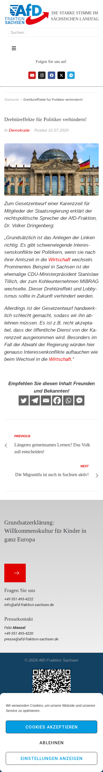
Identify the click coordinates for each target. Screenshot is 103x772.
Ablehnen (51, 742)
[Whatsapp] (68, 400)
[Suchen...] (53, 32)
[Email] (46, 400)
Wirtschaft (59, 259)
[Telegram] (71, 75)
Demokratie (19, 130)
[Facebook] (51, 75)
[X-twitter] (61, 75)
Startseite (11, 100)
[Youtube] (32, 75)
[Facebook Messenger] (79, 400)
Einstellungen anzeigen (52, 758)
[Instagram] (41, 75)
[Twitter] (24, 400)
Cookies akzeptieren (51, 727)
